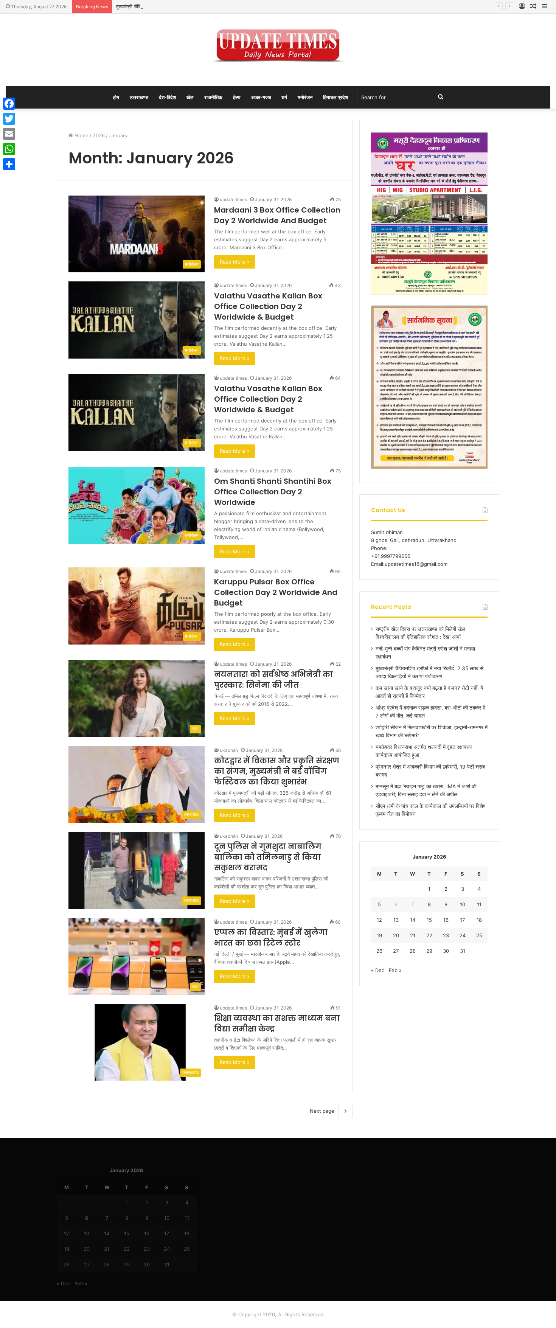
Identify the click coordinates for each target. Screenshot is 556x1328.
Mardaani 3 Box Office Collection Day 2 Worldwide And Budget (277, 215)
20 (396, 935)
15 (429, 920)
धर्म (284, 97)
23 (446, 935)
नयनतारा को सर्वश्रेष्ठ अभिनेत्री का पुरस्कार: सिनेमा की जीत (273, 679)
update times (233, 199)
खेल (190, 97)
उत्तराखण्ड (139, 97)
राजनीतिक (213, 97)
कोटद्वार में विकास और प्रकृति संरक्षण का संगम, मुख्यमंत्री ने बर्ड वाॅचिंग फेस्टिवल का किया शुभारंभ (276, 771)
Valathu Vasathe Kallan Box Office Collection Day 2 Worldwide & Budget (268, 306)
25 (479, 935)
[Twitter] (9, 118)
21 (412, 935)
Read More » (235, 262)
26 (379, 951)
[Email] (9, 133)
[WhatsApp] (9, 149)
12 (379, 920)
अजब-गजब (261, 97)
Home (81, 135)
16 (446, 920)
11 (479, 904)
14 (412, 920)
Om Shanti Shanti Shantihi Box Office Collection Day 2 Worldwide (272, 492)
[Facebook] (9, 103)
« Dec (377, 970)
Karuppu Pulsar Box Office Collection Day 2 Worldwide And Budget (275, 592)
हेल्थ (237, 97)
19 (379, 935)
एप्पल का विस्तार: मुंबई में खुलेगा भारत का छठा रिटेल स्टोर (271, 937)
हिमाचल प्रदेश (335, 97)
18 (479, 920)
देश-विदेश (167, 97)
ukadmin (229, 750)
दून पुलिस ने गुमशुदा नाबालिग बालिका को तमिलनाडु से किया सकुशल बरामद (267, 857)
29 (429, 951)
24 (463, 935)
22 (429, 935)
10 (462, 904)
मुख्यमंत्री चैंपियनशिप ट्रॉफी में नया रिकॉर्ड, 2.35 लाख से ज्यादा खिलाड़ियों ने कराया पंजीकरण (199, 6)
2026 (99, 135)
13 (396, 920)
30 (446, 951)
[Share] (9, 164)
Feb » (395, 970)
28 (413, 951)
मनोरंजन (305, 97)
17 (462, 920)
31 (462, 951)
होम (116, 97)
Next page (322, 1111)
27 (396, 951)
